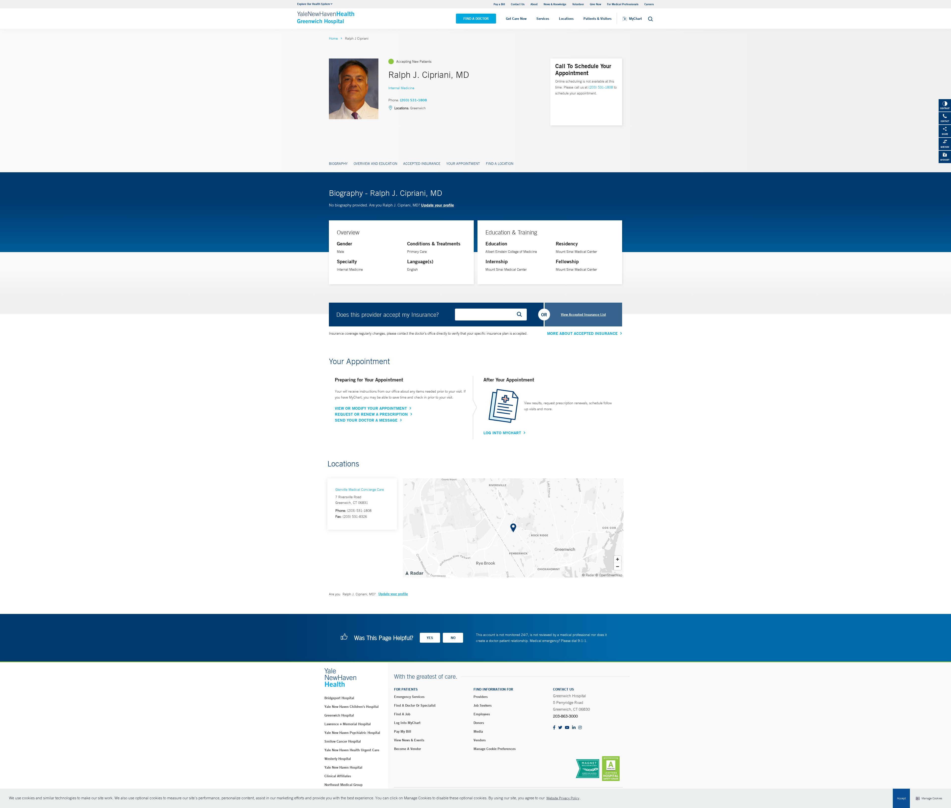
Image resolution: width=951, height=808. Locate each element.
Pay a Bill (499, 4)
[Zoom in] (617, 559)
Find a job (402, 714)
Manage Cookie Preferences (495, 749)
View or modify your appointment (371, 408)
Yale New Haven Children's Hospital (351, 706)
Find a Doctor (476, 18)
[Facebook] (554, 727)
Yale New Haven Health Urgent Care (351, 750)
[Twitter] (560, 727)
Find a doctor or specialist (415, 705)
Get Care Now (516, 18)
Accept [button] (901, 798)
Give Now (595, 4)
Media (478, 731)
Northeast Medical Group (343, 784)
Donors (479, 723)
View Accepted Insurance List (583, 314)
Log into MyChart (407, 723)
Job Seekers (483, 705)
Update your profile (437, 204)
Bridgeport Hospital (339, 698)
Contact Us (518, 4)
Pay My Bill (402, 731)
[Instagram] (580, 727)
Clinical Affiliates (337, 776)
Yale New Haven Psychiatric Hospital (352, 732)
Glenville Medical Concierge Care (359, 489)
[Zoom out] (617, 566)
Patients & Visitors (597, 18)
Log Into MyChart (502, 433)
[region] (513, 527)
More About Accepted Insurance (582, 333)
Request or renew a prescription (371, 414)
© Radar (588, 575)
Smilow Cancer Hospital (342, 741)
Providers (481, 696)
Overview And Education (375, 163)
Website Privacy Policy (562, 798)
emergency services (409, 696)
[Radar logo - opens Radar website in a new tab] (414, 572)
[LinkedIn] (574, 727)
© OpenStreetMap (608, 575)
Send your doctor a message (366, 420)
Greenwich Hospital (339, 715)
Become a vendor (407, 749)
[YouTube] (567, 727)
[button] (929, 798)
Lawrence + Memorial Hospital (347, 724)
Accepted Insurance (421, 163)
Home (333, 38)
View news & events (409, 740)
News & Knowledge (555, 4)
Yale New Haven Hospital (343, 767)
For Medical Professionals (622, 4)
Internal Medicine (401, 88)
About (534, 4)
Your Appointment (463, 163)
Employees (482, 714)
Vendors (480, 740)
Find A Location (499, 163)
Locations (566, 18)
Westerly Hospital (337, 758)
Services (542, 18)
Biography (338, 163)
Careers (649, 4)
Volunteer (578, 4)
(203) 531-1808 (413, 100)
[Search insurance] (521, 314)
